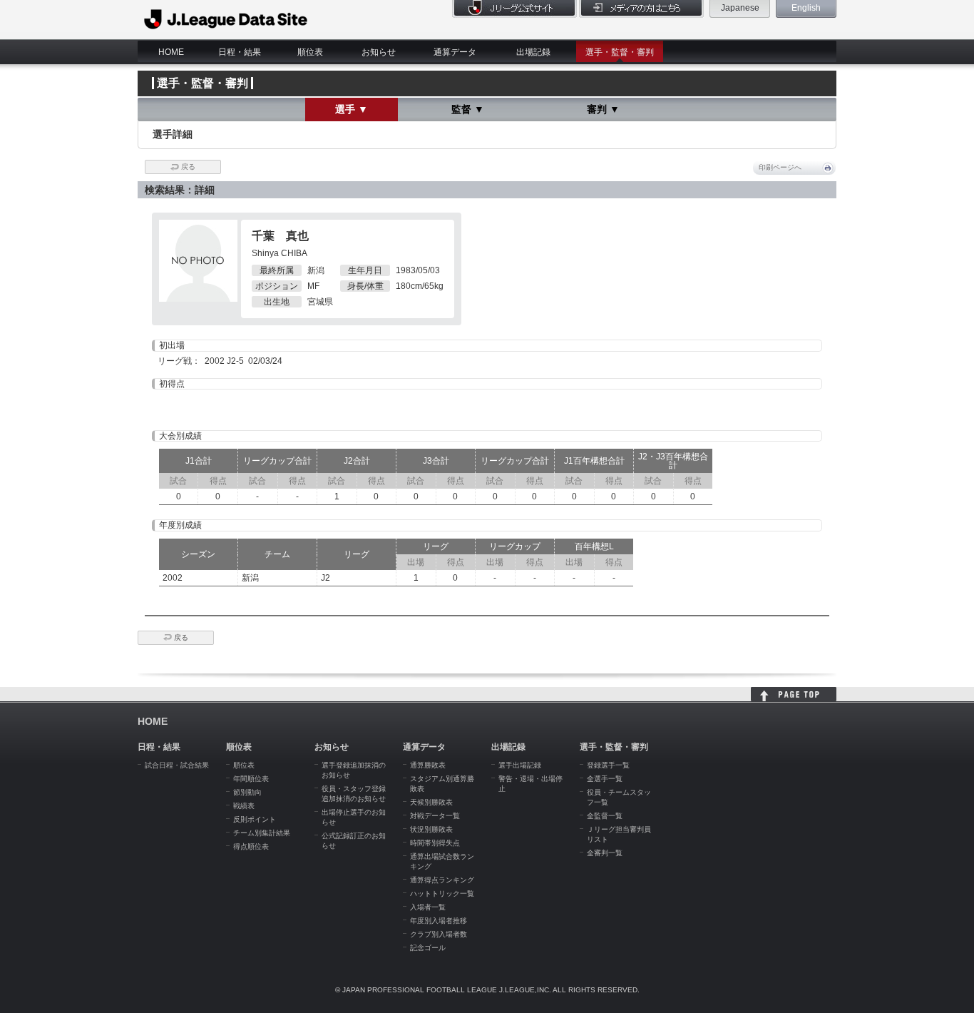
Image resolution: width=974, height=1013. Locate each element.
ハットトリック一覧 (442, 893)
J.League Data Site (226, 19)
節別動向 (247, 792)
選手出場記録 (519, 765)
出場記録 (533, 52)
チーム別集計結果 (261, 833)
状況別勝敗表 (431, 829)
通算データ (455, 52)
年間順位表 (251, 779)
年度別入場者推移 (438, 921)
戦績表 (244, 806)
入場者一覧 (428, 907)
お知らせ (379, 52)
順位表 (310, 52)
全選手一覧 (604, 779)
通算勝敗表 (428, 765)
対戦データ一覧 (435, 816)
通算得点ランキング (442, 880)
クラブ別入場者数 (438, 934)
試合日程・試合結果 (177, 765)
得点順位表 (251, 846)
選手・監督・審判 (619, 52)
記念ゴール (428, 948)
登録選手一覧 (608, 765)
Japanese (740, 8)
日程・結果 (239, 52)
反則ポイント (254, 819)
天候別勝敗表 (431, 802)
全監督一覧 (604, 816)
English (806, 8)
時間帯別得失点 (435, 843)
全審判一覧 (604, 853)
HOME (171, 52)
